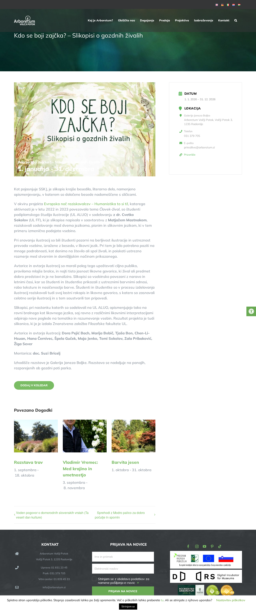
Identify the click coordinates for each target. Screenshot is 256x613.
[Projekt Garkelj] (206, 553)
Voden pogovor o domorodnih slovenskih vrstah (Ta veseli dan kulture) (52, 515)
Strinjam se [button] (128, 606)
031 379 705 (192, 136)
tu (162, 600)
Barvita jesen (125, 462)
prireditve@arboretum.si (199, 147)
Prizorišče (189, 154)
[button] (235, 20)
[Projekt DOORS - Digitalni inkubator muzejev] (206, 572)
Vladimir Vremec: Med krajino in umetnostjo (80, 468)
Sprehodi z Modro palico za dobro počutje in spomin (120, 515)
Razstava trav (28, 462)
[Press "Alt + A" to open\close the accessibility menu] (251, 311)
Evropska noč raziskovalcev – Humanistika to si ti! (86, 204)
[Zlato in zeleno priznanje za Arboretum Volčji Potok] (220, 587)
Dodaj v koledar (34, 385)
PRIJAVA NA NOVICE (122, 591)
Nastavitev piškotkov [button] (230, 600)
